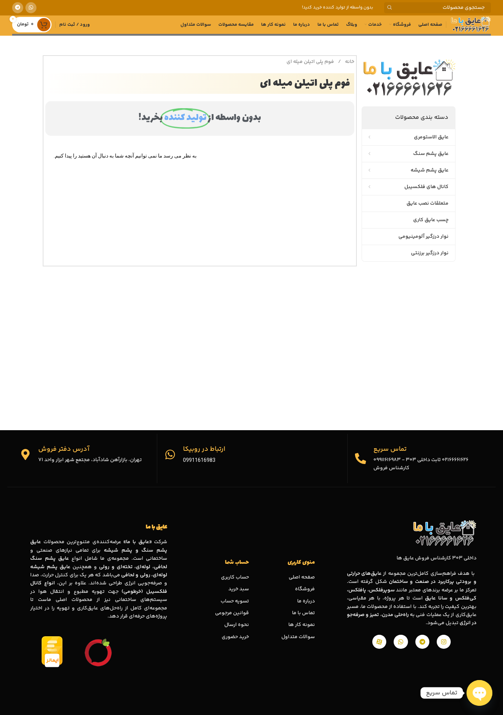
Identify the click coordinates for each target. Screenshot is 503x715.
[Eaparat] (379, 642)
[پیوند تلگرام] (17, 7)
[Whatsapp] (401, 642)
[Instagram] (444, 642)
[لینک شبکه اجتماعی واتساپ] (30, 7)
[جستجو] (389, 7)
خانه (349, 62)
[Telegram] (422, 642)
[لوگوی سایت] (470, 25)
